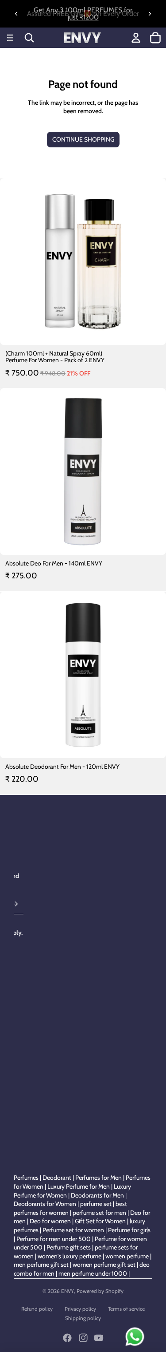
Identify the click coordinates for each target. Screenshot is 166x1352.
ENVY (67, 1291)
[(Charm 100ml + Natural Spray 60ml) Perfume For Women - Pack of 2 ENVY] (83, 261)
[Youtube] (98, 1337)
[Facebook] (67, 1337)
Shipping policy (83, 1318)
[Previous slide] (16, 14)
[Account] (136, 37)
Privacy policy (80, 1308)
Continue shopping (83, 139)
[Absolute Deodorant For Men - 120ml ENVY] (83, 675)
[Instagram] (83, 1337)
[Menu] (10, 38)
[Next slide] (149, 14)
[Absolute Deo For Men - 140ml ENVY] (83, 471)
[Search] (29, 37)
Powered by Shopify (100, 1291)
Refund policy (37, 1308)
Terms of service (126, 1308)
